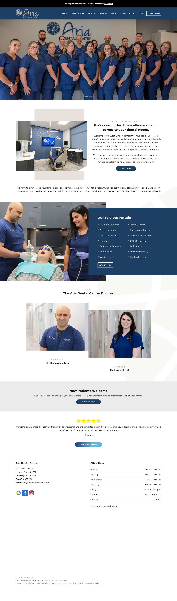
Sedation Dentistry (139, 252)
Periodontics (136, 246)
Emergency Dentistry (110, 246)
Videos (123, 13)
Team (113, 13)
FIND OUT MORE (88, 402)
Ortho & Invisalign (138, 241)
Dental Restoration (109, 235)
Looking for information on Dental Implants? (88, 4)
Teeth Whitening (138, 257)
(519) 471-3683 (154, 13)
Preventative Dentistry (141, 235)
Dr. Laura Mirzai (119, 369)
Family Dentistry (138, 225)
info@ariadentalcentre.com (35, 479)
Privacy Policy (28, 574)
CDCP (131, 13)
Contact (141, 13)
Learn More (126, 168)
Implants (91, 13)
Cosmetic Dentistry (109, 225)
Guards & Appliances (140, 230)
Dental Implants (108, 230)
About (64, 13)
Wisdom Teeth (107, 257)
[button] (13, 60)
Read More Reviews (88, 441)
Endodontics (106, 252)
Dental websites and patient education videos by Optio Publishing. (41, 577)
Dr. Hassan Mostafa (57, 361)
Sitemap (19, 574)
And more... (105, 265)
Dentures (104, 241)
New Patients (78, 13)
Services (103, 13)
